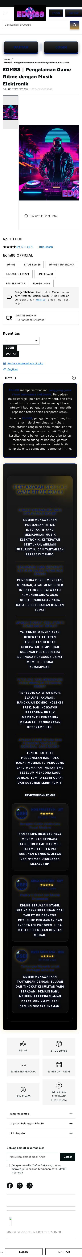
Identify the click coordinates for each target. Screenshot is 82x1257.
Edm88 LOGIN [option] (42, 283)
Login (56, 13)
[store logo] (30, 13)
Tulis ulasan (46, 247)
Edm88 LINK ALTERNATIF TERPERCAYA (59, 1096)
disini (39, 299)
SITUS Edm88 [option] (32, 264)
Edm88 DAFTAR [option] (15, 283)
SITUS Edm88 (59, 1050)
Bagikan (12, 369)
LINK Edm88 (23, 1096)
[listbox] (41, 274)
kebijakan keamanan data (41, 1168)
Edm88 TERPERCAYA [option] (61, 264)
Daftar (74, 13)
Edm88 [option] (11, 264)
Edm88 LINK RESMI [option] (18, 274)
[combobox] (41, 24)
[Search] (74, 25)
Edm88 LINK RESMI (58, 1071)
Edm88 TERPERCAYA (23, 1071)
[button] (21, 151)
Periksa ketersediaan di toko (25, 363)
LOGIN (61, 47)
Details (10, 378)
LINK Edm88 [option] (45, 274)
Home (7, 59)
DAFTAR (21, 47)
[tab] (41, 378)
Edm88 (14, 390)
